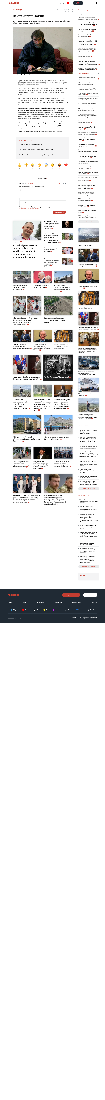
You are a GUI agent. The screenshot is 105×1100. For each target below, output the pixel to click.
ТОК (47, 610)
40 (60, 242)
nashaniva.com (11, 618)
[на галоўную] (13, 3)
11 (41, 379)
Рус (72, 11)
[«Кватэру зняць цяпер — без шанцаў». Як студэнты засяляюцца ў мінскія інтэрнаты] (22, 458)
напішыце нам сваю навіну (71, 595)
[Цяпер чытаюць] (98, 10)
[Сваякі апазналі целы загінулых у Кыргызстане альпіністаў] (88, 237)
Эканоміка (36, 3)
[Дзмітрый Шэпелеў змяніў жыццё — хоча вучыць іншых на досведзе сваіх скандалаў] (58, 225)
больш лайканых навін (88, 566)
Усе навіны (89, 221)
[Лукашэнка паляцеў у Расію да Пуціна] (42, 281)
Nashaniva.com (59, 9)
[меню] (96, 3)
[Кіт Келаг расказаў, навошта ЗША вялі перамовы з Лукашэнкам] (22, 340)
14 (28, 324)
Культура (62, 3)
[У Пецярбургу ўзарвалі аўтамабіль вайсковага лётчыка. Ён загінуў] (27, 428)
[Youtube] (68, 3)
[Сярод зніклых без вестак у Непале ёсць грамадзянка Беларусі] (58, 311)
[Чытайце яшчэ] (65, 141)
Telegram (15, 610)
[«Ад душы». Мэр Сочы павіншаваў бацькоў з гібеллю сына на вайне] (27, 367)
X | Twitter (69, 610)
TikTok (37, 610)
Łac (68, 11)
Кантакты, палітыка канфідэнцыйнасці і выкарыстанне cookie (84, 618)
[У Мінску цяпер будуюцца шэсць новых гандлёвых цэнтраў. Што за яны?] (63, 281)
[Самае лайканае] (98, 496)
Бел (87, 3)
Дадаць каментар (59, 212)
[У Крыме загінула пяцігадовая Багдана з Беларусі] (58, 428)
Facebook (81, 610)
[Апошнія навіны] (98, 73)
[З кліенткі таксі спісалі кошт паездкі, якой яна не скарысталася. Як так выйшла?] (88, 365)
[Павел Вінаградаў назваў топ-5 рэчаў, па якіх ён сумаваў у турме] (63, 340)
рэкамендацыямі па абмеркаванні (29, 208)
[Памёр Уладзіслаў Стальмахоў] (58, 367)
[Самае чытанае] (98, 425)
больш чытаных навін (89, 488)
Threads (92, 610)
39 (51, 265)
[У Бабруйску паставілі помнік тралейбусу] (88, 387)
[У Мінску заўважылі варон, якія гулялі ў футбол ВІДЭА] (22, 281)
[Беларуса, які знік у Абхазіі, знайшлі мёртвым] (58, 250)
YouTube (27, 610)
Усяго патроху (54, 3)
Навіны (24, 3)
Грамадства (44, 3)
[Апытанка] (97, 575)
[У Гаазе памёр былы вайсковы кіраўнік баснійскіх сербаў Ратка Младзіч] (42, 340)
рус (92, 3)
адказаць (30, 183)
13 (22, 441)
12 (31, 348)
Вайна (30, 3)
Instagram (57, 610)
